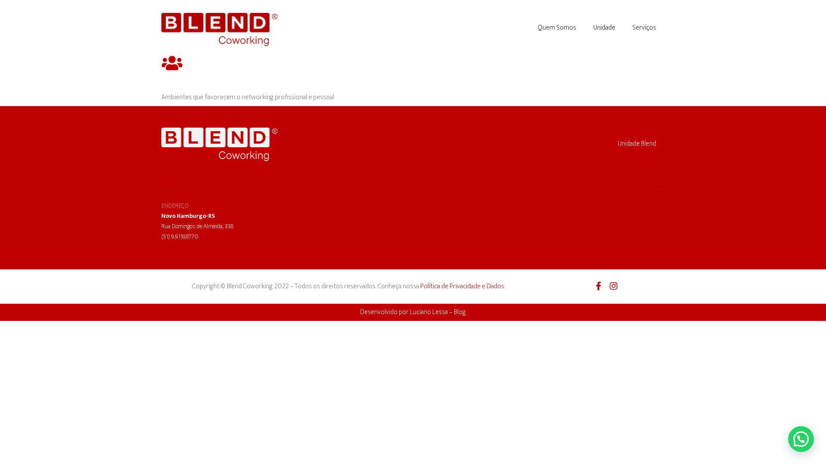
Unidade (604, 28)
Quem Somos (557, 28)
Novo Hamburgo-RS (188, 216)
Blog (460, 312)
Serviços (644, 28)
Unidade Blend (637, 144)
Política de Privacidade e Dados (462, 286)
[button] (801, 439)
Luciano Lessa (429, 312)
